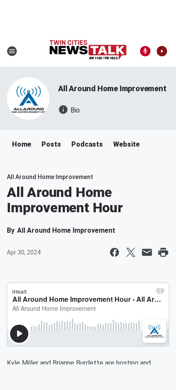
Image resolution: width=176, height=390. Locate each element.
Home (21, 144)
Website (126, 144)
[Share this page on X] (131, 252)
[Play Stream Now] (162, 51)
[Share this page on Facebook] (114, 252)
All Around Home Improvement (112, 88)
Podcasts (87, 144)
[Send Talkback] (145, 51)
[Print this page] (163, 252)
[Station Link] (88, 51)
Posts (51, 144)
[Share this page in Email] (147, 252)
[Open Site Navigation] (12, 51)
